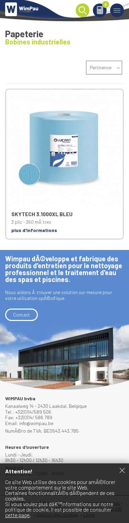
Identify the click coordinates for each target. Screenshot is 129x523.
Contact (21, 315)
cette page (17, 515)
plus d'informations (34, 230)
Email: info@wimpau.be (29, 423)
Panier (106, 5)
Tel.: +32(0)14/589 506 (28, 412)
